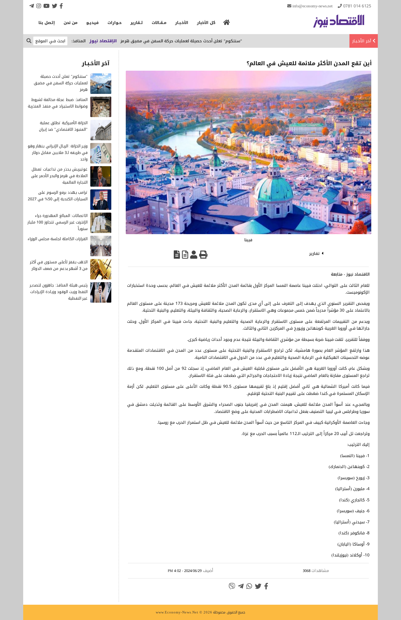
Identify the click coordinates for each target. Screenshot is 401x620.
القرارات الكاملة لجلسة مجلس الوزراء (58, 239)
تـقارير (136, 22)
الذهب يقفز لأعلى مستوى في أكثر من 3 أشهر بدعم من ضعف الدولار (59, 265)
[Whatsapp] (249, 586)
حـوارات (114, 22)
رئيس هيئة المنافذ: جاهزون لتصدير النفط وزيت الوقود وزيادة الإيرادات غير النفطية (59, 292)
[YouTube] (46, 6)
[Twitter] (54, 6)
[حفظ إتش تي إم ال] (185, 255)
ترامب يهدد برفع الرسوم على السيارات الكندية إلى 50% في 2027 (58, 196)
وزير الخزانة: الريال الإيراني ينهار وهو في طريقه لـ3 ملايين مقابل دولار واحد (58, 152)
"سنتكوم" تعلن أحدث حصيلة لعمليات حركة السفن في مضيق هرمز (197, 41)
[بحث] (29, 40)
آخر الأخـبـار (361, 41)
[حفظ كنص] (177, 255)
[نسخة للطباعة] (203, 255)
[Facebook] (61, 6)
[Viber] (232, 586)
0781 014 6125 (357, 6)
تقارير (314, 253)
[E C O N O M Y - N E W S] (338, 24)
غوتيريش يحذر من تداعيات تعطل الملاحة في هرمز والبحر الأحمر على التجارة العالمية (59, 176)
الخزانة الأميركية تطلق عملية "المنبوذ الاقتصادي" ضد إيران (63, 126)
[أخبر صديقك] (193, 255)
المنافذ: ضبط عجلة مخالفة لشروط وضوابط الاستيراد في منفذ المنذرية (58, 103)
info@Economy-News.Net (312, 6)
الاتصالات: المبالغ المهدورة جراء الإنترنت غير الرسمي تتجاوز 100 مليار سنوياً (58, 222)
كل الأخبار (206, 22)
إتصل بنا (46, 22)
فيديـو (92, 22)
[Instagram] (38, 6)
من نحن (71, 22)
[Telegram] (31, 6)
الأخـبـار (181, 22)
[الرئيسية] (227, 24)
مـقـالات (159, 22)
